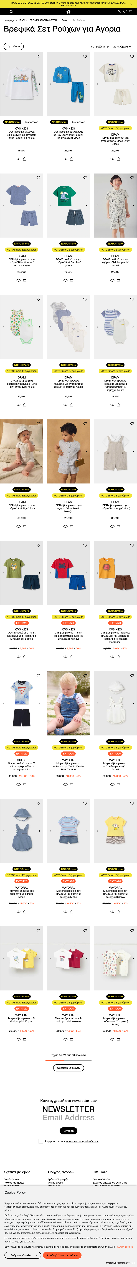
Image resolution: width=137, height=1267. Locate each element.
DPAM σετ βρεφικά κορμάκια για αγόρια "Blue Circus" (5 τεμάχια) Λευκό (68, 383)
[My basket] (130, 11)
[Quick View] (19, 158)
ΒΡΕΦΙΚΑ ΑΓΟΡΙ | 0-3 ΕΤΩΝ (43, 20)
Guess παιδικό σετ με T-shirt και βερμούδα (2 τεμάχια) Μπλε (21, 766)
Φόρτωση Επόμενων (68, 1067)
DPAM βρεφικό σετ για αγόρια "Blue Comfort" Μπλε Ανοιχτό (22, 262)
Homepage (9, 20)
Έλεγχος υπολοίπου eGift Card (110, 1182)
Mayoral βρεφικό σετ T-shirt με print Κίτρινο (21, 1020)
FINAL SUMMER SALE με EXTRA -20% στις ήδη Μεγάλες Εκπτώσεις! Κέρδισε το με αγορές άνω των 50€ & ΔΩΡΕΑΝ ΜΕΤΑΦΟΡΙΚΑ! (68, 4)
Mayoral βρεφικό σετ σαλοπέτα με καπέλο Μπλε (22, 894)
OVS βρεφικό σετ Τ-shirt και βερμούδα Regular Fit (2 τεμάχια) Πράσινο (21, 635)
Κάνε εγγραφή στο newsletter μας (68, 1100)
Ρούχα (65, 20)
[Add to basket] (25, 158)
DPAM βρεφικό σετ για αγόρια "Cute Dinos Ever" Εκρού (115, 141)
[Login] (119, 11)
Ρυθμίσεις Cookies (21, 1255)
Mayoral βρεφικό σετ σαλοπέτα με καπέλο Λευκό (115, 766)
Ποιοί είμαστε (11, 1179)
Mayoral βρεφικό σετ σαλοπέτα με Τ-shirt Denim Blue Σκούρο (68, 766)
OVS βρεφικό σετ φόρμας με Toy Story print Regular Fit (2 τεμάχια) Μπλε (68, 135)
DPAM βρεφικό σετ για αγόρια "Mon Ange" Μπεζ (115, 507)
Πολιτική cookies (124, 1246)
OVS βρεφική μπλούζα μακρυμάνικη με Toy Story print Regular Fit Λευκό (21, 135)
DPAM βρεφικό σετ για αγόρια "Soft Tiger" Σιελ (21, 507)
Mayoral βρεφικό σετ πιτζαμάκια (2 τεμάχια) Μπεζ (115, 1021)
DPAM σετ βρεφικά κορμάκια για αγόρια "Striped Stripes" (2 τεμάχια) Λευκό (115, 385)
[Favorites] (125, 11)
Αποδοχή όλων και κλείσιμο (62, 1255)
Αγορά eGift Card (102, 1179)
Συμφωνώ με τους (72, 1141)
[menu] (5, 11)
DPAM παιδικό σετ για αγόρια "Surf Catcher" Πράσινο (68, 262)
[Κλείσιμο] (131, 4)
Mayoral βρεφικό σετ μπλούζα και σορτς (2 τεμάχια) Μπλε (68, 894)
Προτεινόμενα (120, 46)
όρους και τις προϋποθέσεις (82, 1141)
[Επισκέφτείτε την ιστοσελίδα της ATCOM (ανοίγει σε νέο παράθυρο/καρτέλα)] (119, 1263)
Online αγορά (55, 1182)
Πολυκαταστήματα (14, 1182)
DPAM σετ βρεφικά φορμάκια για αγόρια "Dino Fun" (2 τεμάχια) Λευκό (22, 383)
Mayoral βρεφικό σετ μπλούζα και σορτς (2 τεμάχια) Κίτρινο (115, 894)
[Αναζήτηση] (11, 11)
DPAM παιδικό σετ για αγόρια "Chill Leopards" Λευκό (115, 262)
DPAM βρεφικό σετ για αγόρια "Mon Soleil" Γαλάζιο (68, 508)
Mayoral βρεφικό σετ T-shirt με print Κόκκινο (68, 1020)
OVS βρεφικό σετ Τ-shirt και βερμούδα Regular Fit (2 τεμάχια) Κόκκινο (68, 635)
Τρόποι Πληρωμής (58, 1179)
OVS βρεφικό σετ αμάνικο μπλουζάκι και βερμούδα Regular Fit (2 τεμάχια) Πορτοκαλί (115, 637)
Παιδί (22, 20)
